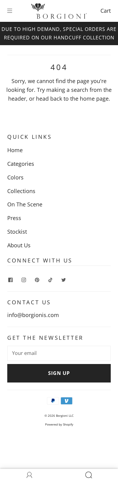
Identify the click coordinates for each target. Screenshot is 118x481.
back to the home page (79, 98)
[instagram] (23, 279)
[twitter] (63, 279)
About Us (19, 245)
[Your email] (59, 353)
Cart (105, 10)
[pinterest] (37, 279)
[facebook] (10, 279)
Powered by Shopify (59, 424)
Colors (15, 177)
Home (15, 150)
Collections (21, 191)
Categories (20, 163)
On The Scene (24, 204)
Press (14, 218)
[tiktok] (50, 279)
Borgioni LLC (65, 415)
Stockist (17, 231)
